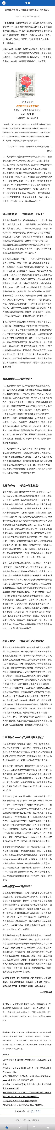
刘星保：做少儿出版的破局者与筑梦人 (21, 1097)
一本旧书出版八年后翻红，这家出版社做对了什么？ (27, 1092)
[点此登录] (35, 1111)
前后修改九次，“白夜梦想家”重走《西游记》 (23, 1105)
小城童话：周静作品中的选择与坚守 (20, 1101)
